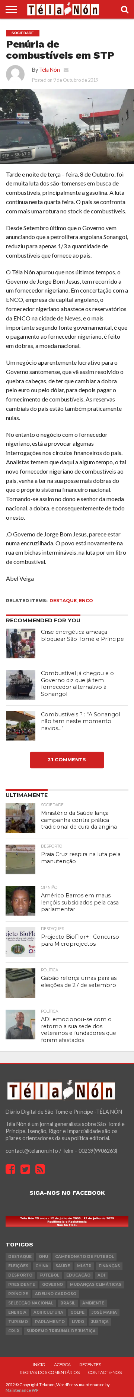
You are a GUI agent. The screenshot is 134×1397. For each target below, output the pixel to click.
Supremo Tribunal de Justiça (61, 1331)
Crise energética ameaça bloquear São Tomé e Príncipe (82, 635)
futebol (49, 1275)
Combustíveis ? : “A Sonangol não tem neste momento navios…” (80, 721)
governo (52, 1284)
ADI (101, 1275)
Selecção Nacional (30, 1303)
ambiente (93, 1303)
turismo (18, 1321)
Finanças (109, 1266)
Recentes (90, 1364)
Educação (78, 1275)
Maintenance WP (22, 1390)
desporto (20, 1275)
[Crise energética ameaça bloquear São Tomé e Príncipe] (21, 643)
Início (39, 1364)
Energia (17, 1312)
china (41, 1266)
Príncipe (18, 1293)
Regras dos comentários (50, 1372)
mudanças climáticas (95, 1284)
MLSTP (84, 1266)
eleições (18, 1266)
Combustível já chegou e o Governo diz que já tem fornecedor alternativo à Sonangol (77, 683)
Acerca (62, 1364)
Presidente (21, 1284)
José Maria (104, 1312)
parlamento (50, 1321)
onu (43, 1256)
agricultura (48, 1312)
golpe (77, 1312)
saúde (62, 1266)
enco (86, 600)
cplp (13, 1331)
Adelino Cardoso (55, 1293)
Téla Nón (49, 70)
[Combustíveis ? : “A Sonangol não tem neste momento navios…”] (21, 726)
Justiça (100, 1321)
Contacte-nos (105, 1372)
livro (78, 1321)
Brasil (67, 1303)
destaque (63, 600)
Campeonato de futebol (84, 1256)
